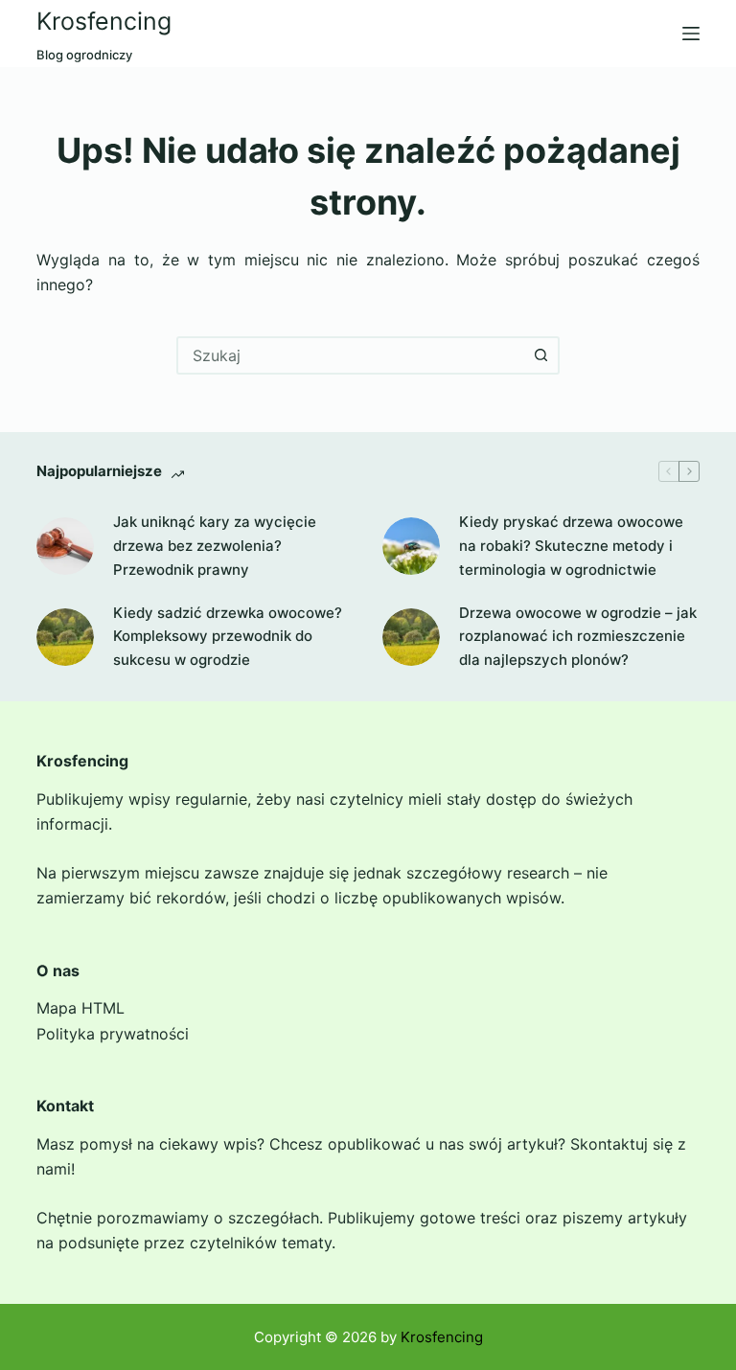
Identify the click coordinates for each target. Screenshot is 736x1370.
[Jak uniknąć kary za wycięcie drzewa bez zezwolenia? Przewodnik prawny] (65, 546)
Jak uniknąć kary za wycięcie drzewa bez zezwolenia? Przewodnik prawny (214, 546)
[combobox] (350, 355)
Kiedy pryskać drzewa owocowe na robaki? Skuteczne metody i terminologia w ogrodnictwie (571, 546)
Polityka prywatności (112, 1033)
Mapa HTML (80, 1007)
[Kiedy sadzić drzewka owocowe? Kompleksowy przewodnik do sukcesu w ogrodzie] (65, 637)
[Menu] (691, 33)
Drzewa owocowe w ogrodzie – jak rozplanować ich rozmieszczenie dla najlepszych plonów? (578, 637)
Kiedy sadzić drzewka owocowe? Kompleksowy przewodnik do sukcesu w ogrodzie (227, 637)
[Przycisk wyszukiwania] (540, 355)
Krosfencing (104, 21)
